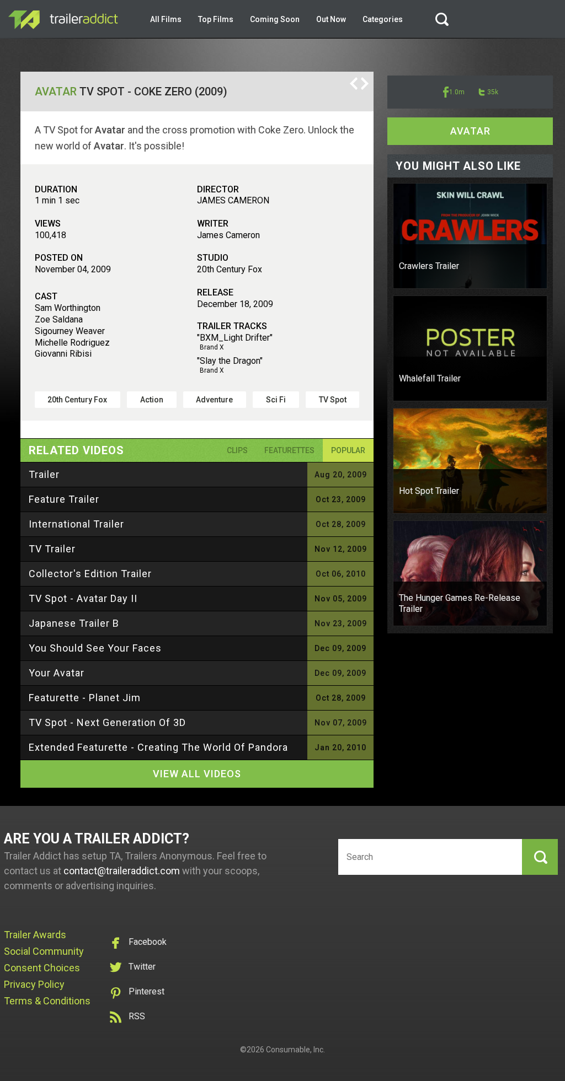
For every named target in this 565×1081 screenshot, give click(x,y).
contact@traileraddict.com (121, 870)
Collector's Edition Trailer (90, 573)
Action (151, 399)
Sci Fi (276, 399)
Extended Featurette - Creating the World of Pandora (158, 747)
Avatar (56, 91)
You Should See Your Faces (95, 648)
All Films (166, 19)
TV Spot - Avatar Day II (83, 598)
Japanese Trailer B (74, 623)
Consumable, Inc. (295, 1049)
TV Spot (333, 399)
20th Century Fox (77, 399)
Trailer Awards (35, 934)
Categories (383, 19)
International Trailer (76, 524)
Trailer (44, 474)
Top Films (215, 19)
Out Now (331, 19)
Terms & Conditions (47, 1001)
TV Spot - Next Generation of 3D (107, 722)
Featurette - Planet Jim (85, 697)
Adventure (214, 399)
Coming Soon (275, 19)
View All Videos (197, 773)
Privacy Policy (34, 984)
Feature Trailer (64, 499)
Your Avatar (56, 673)
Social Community (44, 951)
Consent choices (42, 968)
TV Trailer (52, 549)
